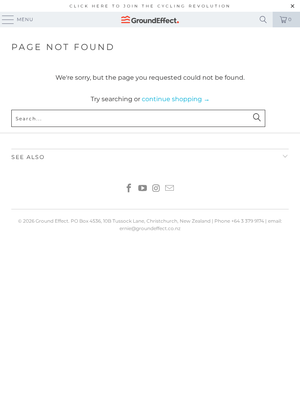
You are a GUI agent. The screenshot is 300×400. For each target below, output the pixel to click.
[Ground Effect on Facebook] (129, 189)
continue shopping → (176, 99)
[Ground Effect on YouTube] (143, 189)
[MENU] (4, 19)
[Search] (263, 19)
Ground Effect (52, 221)
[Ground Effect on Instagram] (156, 189)
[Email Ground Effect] (170, 189)
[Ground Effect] (150, 19)
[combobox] (138, 118)
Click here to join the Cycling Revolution (150, 6)
